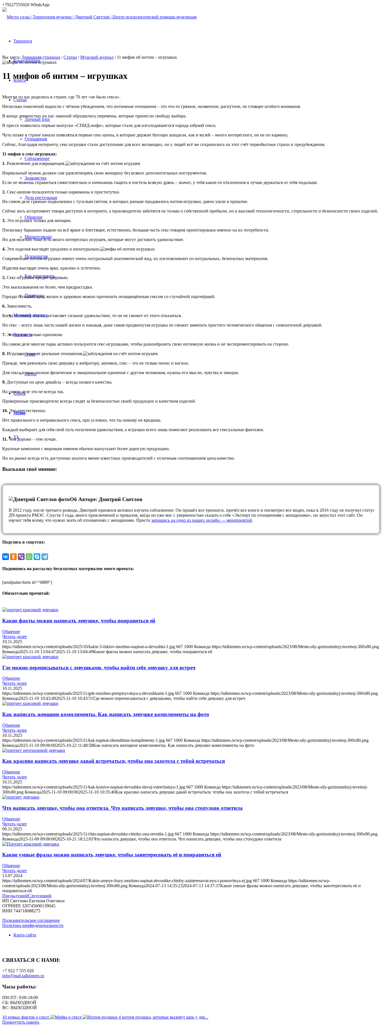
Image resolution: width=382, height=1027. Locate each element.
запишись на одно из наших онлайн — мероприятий (201, 520)
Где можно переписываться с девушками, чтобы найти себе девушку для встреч (98, 667)
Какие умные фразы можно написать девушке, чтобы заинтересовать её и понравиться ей (111, 855)
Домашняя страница (41, 57)
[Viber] (21, 556)
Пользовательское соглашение (31, 920)
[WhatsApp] (29, 556)
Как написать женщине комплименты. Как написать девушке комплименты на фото (105, 714)
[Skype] (37, 556)
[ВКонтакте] (5, 556)
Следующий (39, 895)
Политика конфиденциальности (32, 925)
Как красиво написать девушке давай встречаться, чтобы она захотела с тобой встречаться (113, 761)
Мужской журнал (97, 57)
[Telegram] (44, 556)
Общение (11, 631)
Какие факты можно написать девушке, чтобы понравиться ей (78, 621)
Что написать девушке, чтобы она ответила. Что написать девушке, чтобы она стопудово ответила (122, 808)
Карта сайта (24, 934)
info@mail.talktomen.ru (23, 975)
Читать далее (14, 636)
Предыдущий (15, 895)
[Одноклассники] (13, 556)
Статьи (70, 57)
